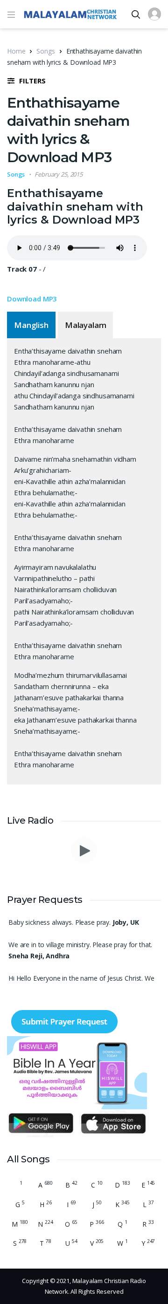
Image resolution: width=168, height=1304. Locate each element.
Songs (45, 51)
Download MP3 (32, 298)
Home (16, 51)
